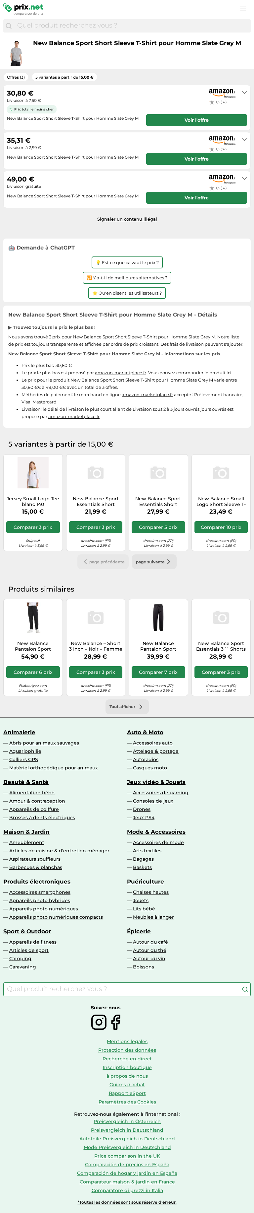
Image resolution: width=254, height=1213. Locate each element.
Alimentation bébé (32, 793)
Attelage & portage (156, 751)
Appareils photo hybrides (39, 900)
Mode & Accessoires (156, 831)
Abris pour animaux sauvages (44, 743)
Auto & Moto (145, 732)
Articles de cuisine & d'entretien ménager (59, 851)
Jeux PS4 (143, 818)
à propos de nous (127, 1076)
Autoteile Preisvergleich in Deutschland (127, 1139)
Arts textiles (147, 851)
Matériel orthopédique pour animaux (53, 768)
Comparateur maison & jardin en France (127, 1182)
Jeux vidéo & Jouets (156, 782)
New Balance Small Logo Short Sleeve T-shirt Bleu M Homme (221, 501)
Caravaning (22, 967)
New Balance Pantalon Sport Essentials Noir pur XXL (33, 646)
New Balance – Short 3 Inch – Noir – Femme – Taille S (95, 646)
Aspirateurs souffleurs (35, 859)
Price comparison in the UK (127, 1156)
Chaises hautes (151, 892)
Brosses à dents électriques (42, 818)
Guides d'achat (127, 1085)
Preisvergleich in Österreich (127, 1121)
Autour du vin (149, 959)
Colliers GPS (23, 759)
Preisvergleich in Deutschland (127, 1130)
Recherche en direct (127, 1059)
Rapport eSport (127, 1093)
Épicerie (139, 931)
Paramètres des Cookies (127, 1102)
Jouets (140, 900)
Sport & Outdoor (27, 931)
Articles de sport (29, 950)
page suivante (150, 561)
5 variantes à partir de (64, 77)
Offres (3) (16, 77)
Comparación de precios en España (127, 1165)
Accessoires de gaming (161, 793)
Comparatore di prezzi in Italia (127, 1190)
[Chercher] (8, 26)
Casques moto (150, 768)
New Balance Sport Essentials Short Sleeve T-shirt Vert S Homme (158, 501)
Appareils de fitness (33, 942)
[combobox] (132, 26)
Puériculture (145, 881)
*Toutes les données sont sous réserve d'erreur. (127, 1202)
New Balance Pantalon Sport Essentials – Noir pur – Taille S (158, 646)
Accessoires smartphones (39, 892)
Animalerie (19, 732)
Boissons (143, 967)
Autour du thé (149, 950)
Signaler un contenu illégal (127, 219)
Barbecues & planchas (35, 867)
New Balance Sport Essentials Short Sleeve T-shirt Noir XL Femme (95, 501)
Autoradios (145, 759)
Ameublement (26, 842)
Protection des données (127, 1050)
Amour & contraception (37, 801)
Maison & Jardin (26, 831)
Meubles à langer (153, 917)
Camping (20, 959)
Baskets (142, 867)
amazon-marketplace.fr (120, 372)
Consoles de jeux (153, 801)
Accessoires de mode (158, 842)
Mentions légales (127, 1041)
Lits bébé (144, 909)
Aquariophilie (25, 751)
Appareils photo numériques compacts (56, 917)
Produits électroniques (36, 881)
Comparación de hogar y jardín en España (127, 1173)
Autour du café (150, 942)
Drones (141, 809)
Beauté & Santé (26, 782)
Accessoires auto (153, 743)
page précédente (107, 561)
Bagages (143, 859)
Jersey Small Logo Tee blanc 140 (33, 501)
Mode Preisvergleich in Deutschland (127, 1147)
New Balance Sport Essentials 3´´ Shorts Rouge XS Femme (221, 646)
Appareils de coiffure (34, 809)
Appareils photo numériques (43, 909)
